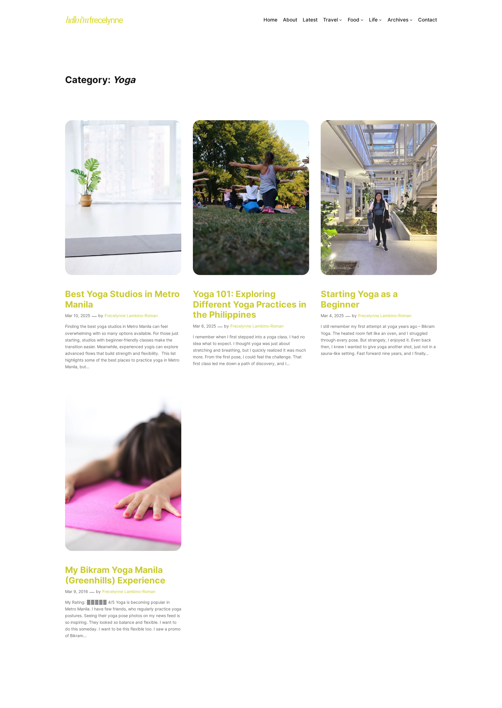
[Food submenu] (362, 19)
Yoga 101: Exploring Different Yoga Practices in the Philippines (249, 304)
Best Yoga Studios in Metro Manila (122, 299)
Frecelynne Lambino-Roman (131, 315)
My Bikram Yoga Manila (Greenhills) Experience (115, 575)
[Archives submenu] (411, 19)
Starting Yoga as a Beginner (359, 299)
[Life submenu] (380, 19)
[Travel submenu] (340, 19)
